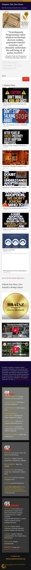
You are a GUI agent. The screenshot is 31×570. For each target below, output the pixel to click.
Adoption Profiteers (7, 65)
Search (4, 75)
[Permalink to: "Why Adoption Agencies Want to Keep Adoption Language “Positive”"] (15, 21)
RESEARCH (7, 458)
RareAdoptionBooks (11, 512)
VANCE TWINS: (9, 427)
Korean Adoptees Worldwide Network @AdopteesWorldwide (15, 520)
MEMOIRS (7, 453)
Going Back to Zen (9, 479)
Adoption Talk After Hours (17, 530)
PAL (19, 65)
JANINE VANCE (9, 421)
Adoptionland (15, 472)
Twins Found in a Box (17, 453)
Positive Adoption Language (9, 68)
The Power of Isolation (18, 477)
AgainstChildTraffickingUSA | (14, 518)
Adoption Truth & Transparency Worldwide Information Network (14, 528)
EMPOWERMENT (9, 464)
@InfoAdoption (8, 538)
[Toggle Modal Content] (26, 14)
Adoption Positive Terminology (10, 62)
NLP (15, 65)
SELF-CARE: (8, 477)
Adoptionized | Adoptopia (19, 460)
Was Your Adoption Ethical (14, 278)
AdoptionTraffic (10, 536)
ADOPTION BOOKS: (11, 402)
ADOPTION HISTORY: (11, 396)
